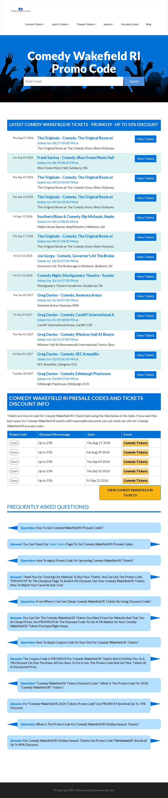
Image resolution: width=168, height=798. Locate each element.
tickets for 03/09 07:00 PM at (74, 378)
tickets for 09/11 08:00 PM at (74, 221)
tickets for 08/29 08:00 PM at (74, 162)
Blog (148, 24)
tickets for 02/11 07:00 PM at (74, 339)
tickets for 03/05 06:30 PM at (68, 359)
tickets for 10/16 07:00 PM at (74, 261)
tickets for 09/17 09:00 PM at (74, 241)
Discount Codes (130, 24)
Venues (107, 24)
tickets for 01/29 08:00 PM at (74, 319)
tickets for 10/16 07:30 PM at (74, 280)
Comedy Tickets (136, 443)
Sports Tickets (60, 24)
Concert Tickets (34, 24)
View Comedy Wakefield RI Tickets (130, 492)
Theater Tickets (85, 24)
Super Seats (57, 544)
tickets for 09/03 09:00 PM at (74, 182)
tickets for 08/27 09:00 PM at (74, 143)
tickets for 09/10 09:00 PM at (74, 202)
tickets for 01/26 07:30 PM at (69, 300)
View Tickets (145, 139)
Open (14, 443)
